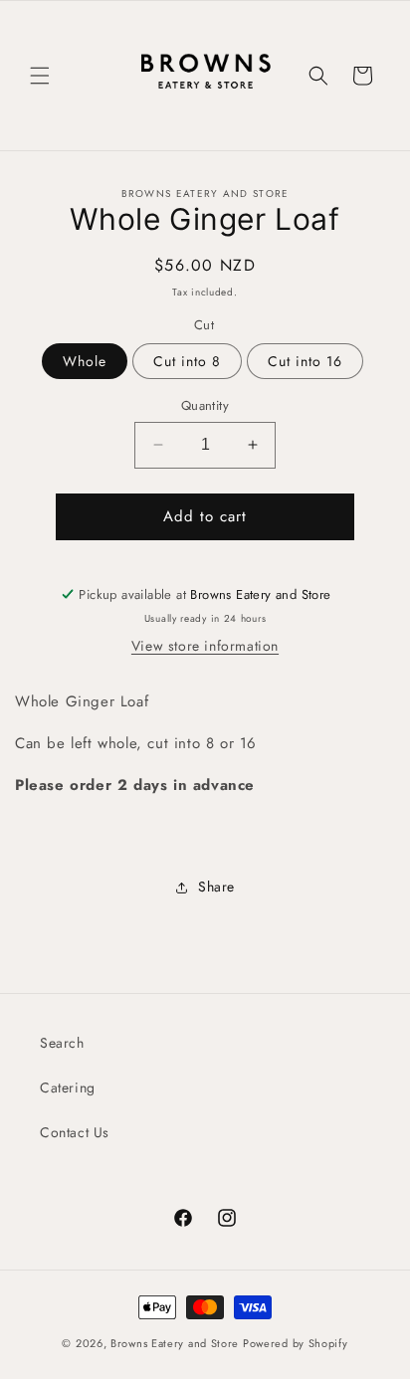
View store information (205, 646)
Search (62, 1043)
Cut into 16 (305, 361)
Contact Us (74, 1132)
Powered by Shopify (295, 1343)
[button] (40, 76)
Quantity (205, 405)
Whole (84, 361)
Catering (68, 1087)
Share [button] (216, 886)
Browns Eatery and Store (176, 1343)
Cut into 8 (187, 361)
